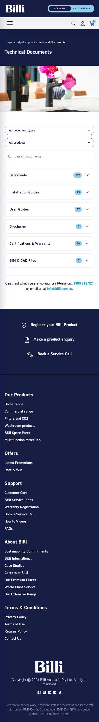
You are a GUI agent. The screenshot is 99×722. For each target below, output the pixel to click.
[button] (73, 24)
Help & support (25, 42)
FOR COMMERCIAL (82, 8)
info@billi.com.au (59, 288)
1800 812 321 (83, 283)
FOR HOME (59, 8)
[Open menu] (10, 23)
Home (8, 42)
